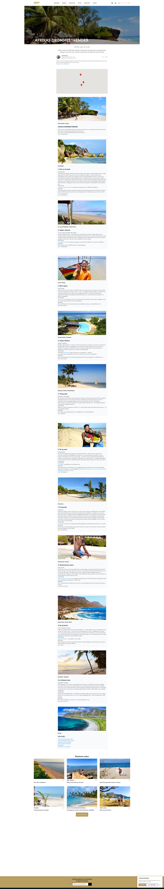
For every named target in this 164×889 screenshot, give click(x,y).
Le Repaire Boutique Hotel (64, 187)
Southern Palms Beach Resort (65, 578)
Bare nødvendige (152, 884)
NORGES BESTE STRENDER (64, 743)
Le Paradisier (61, 464)
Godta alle (142, 884)
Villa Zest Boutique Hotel (63, 638)
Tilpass (159, 884)
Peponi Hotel (61, 299)
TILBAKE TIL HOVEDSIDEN (62, 64)
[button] (81, 85)
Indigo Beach (75, 695)
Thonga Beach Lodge (63, 242)
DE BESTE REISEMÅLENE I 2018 (65, 739)
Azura (79, 407)
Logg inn (95, 3)
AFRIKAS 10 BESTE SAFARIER (64, 742)
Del (107, 57)
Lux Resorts (60, 523)
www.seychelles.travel (63, 193)
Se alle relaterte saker (82, 814)
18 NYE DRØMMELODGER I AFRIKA (66, 740)
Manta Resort (66, 352)
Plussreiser (71, 470)
